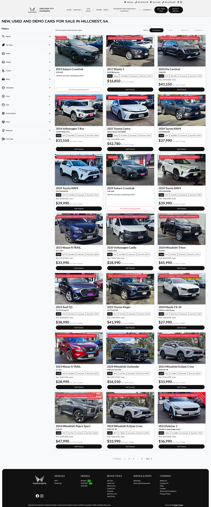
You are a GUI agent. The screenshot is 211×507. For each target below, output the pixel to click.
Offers (99, 10)
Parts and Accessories (142, 483)
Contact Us (164, 483)
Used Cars (111, 488)
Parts (106, 10)
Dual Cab (57, 483)
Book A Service (176, 10)
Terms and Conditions (168, 491)
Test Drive (111, 496)
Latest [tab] (170, 30)
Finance (110, 491)
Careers (163, 488)
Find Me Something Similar (79, 89)
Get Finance (130, 89)
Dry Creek (156, 2)
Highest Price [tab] (184, 30)
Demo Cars (111, 486)
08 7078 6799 (170, 2)
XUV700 (84, 486)
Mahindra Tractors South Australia (124, 10)
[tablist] (177, 30)
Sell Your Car (112, 494)
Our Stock (88, 10)
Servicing (137, 480)
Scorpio (83, 480)
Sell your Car (161, 10)
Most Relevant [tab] (156, 30)
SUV (56, 480)
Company (147, 10)
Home (69, 10)
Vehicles (76, 10)
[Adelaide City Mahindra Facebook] (178, 2)
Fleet (162, 486)
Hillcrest (130, 2)
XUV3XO (84, 483)
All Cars (110, 480)
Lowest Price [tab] (198, 30)
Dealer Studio (178, 505)
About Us (163, 480)
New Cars (111, 483)
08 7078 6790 (143, 2)
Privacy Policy (165, 494)
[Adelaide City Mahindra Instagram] (181, 2)
